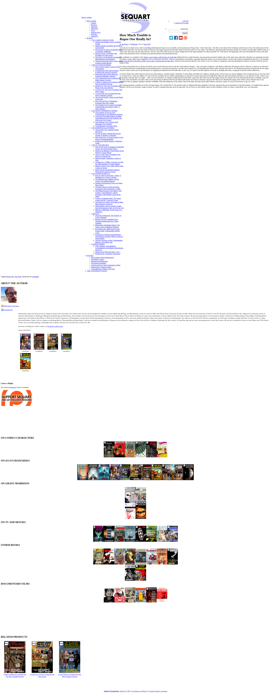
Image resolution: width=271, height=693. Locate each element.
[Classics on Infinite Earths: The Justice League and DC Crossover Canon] (151, 564)
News (93, 30)
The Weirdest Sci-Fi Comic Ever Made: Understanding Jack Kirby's (108, 107)
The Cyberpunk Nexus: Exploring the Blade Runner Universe (108, 79)
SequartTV (94, 36)
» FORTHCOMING (98, 244)
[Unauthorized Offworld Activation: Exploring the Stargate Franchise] (93, 479)
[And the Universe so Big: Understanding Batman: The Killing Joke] (130, 580)
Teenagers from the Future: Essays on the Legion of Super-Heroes (109, 62)
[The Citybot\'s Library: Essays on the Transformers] (82, 479)
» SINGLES (95, 214)
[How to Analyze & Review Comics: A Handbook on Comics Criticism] (98, 564)
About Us (123, 691)
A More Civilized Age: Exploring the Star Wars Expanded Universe (109, 83)
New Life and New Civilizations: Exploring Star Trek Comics (106, 102)
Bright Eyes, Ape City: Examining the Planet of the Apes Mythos (108, 87)
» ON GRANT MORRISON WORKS (104, 111)
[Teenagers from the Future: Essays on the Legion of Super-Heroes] (162, 457)
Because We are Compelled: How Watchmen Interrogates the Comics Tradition (107, 221)
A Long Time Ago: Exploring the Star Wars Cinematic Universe (108, 94)
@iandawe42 (8, 310)
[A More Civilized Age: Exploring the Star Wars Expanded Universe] (39, 349)
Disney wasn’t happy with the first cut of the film (160, 57)
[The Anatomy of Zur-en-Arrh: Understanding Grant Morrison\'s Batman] (141, 518)
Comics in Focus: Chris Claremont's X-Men (105, 265)
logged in (13, 387)
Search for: (184, 29)
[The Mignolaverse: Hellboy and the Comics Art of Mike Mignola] (109, 564)
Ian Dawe (125, 44)
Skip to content (87, 17)
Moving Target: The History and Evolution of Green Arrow (106, 54)
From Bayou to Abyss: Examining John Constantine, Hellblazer (108, 50)
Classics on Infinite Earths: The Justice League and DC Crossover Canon (108, 199)
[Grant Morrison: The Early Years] (130, 502)
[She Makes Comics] (119, 602)
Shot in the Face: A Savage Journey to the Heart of (109, 138)
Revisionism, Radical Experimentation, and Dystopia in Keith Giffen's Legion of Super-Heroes (109, 236)
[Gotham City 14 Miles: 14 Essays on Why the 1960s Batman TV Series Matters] (151, 541)
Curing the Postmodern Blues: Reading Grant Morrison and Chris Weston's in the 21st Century (108, 118)
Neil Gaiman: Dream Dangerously (102, 257)
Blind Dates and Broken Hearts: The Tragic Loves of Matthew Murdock (107, 226)
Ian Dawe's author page (55, 326)
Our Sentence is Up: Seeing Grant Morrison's (106, 123)
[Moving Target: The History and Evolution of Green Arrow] (141, 457)
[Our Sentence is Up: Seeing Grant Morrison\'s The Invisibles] (141, 502)
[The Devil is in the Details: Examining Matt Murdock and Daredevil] (151, 457)
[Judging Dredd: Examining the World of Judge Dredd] (119, 457)
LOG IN (185, 21)
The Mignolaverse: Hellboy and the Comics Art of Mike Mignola (107, 180)
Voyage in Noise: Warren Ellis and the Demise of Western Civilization (108, 134)
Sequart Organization (111, 691)
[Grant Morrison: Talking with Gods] (162, 602)
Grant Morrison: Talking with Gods (103, 269)
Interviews (94, 29)
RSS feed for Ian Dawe (11, 306)
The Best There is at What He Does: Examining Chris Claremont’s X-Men (107, 188)
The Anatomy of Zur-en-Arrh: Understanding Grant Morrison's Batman (108, 113)
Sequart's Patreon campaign (158, 691)
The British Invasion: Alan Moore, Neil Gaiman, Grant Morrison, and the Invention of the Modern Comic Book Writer (108, 193)
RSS (128, 691)
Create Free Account (181, 23)
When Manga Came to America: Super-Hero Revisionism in (109, 207)
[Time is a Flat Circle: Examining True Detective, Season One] (130, 541)
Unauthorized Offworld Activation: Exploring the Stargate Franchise (107, 71)
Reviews (94, 25)
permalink (35, 277)
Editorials (94, 27)
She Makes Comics (97, 259)
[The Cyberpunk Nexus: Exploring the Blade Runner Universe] (25, 349)
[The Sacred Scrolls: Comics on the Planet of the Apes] (167, 479)
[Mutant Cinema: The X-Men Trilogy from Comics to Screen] (162, 541)
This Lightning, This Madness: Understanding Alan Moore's (109, 248)
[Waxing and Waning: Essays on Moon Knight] (109, 457)
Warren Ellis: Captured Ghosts (101, 267)
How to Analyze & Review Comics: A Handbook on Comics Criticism (108, 176)
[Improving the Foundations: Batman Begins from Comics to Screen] (172, 541)
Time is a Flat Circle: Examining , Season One (107, 155)
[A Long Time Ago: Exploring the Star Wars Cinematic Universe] (66, 349)
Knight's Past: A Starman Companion (107, 254)
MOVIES (90, 256)
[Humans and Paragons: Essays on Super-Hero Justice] (119, 564)
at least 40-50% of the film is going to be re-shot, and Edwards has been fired (148, 61)
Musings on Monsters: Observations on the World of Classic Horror (109, 152)
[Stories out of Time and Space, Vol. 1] (98, 541)
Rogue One (10, 277)
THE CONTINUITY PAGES (97, 271)
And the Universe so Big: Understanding (109, 241)
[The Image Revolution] (141, 602)
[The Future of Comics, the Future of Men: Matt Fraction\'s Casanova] (162, 564)
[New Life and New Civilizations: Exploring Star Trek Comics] (25, 368)
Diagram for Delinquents (99, 261)
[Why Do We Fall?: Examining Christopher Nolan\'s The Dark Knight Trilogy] (109, 541)
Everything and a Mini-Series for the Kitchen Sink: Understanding (107, 231)
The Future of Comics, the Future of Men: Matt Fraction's (109, 203)
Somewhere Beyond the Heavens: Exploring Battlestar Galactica (106, 75)
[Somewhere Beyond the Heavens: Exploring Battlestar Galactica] (103, 479)
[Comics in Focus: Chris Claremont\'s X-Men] (151, 602)
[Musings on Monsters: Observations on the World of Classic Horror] (119, 541)
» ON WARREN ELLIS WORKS (102, 128)
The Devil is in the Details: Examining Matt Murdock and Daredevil (108, 58)
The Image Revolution (98, 263)
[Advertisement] (25, 376)
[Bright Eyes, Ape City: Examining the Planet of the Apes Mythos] (178, 479)
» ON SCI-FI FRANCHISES (101, 65)
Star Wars (18, 277)
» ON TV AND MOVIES (100, 145)
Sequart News (95, 32)
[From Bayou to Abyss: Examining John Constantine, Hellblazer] (130, 457)
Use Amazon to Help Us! (139, 691)
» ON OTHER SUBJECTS (100, 174)
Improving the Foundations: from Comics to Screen (107, 171)
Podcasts (94, 34)
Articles (93, 23)
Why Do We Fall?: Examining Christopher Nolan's (109, 148)
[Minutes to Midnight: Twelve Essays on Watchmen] (141, 580)
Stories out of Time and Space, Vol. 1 (107, 252)
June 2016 (147, 44)
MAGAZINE (91, 21)
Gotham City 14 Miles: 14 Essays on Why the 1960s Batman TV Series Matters (109, 163)
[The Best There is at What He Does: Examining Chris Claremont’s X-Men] (130, 564)
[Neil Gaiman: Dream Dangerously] (109, 602)
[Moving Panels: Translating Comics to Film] (141, 541)
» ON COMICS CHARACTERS (102, 40)
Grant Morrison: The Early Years (106, 126)
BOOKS (90, 38)
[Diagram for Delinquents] (130, 602)
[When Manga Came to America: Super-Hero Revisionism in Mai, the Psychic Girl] (172, 564)
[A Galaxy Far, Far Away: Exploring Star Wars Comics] (52, 349)
